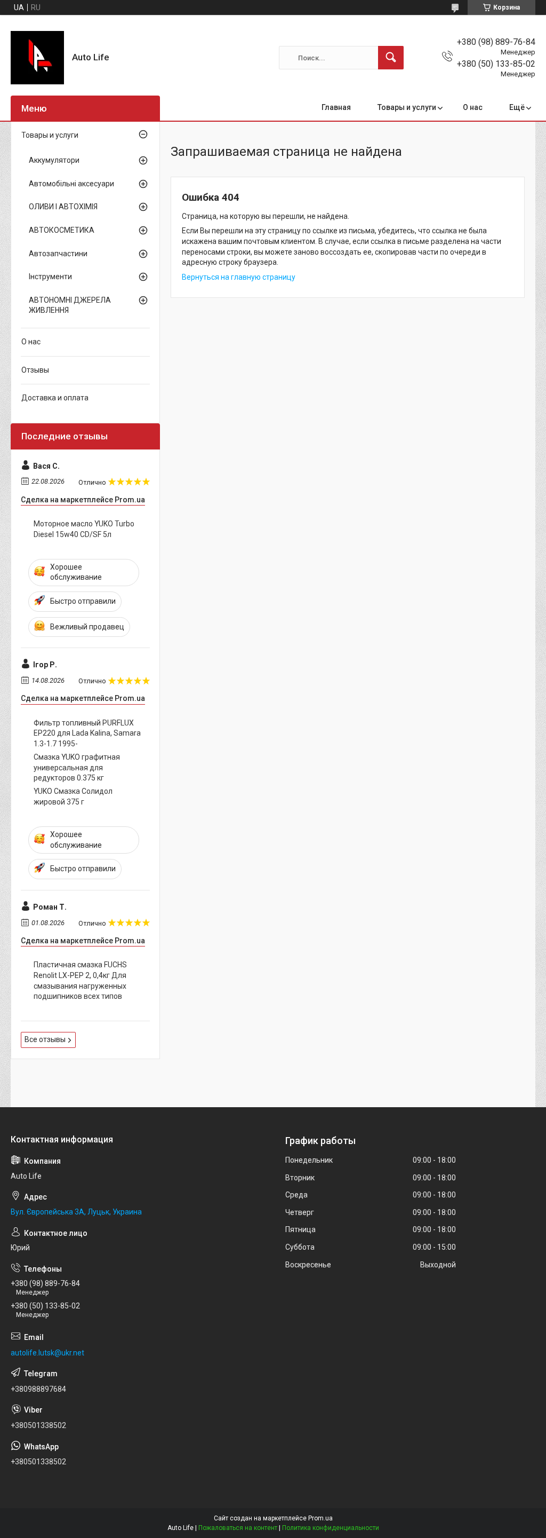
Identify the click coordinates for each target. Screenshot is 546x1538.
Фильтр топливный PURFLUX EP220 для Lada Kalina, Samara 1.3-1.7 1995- (87, 733)
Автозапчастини (58, 253)
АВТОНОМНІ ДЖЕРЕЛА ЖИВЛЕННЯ (70, 305)
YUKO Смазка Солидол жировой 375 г (73, 796)
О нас (473, 107)
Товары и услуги (407, 107)
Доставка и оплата (55, 397)
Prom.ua (320, 1518)
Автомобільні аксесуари (71, 183)
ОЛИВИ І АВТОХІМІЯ (63, 206)
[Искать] (391, 57)
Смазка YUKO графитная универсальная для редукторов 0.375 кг (77, 767)
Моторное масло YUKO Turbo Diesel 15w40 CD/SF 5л (84, 529)
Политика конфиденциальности (330, 1528)
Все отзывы (45, 1039)
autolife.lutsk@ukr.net (47, 1352)
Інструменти (50, 276)
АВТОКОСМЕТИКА (61, 230)
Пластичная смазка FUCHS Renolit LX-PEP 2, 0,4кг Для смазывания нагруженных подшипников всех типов (80, 980)
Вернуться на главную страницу (238, 277)
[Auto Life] (37, 57)
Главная (336, 107)
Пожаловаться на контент (237, 1528)
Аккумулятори (54, 160)
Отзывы (35, 370)
